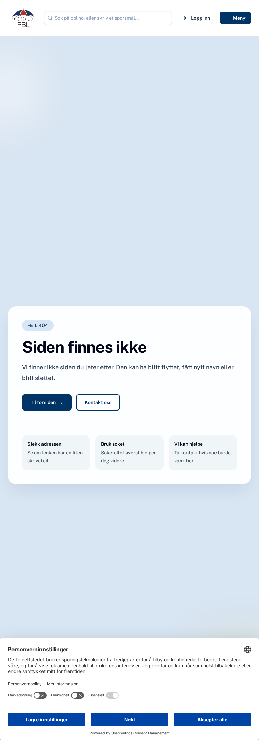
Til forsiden (47, 402)
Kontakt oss (98, 402)
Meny (239, 18)
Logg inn (200, 18)
